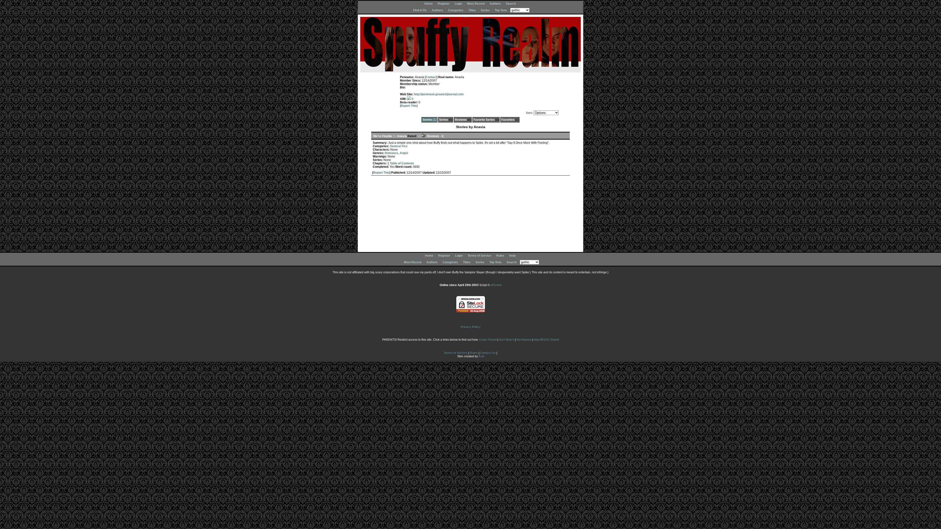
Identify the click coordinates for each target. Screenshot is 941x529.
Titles (472, 10)
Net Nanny (524, 339)
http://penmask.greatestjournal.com (439, 94)
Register (444, 3)
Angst (404, 153)
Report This (409, 106)
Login (458, 3)
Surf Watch (506, 339)
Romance (391, 153)
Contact (431, 77)
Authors (495, 3)
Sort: (529, 113)
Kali (481, 356)
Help (512, 255)
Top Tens (501, 10)
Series (485, 10)
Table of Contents (402, 163)
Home (428, 3)
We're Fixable (382, 136)
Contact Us (488, 353)
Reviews (461, 119)
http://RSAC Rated (546, 339)
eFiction (496, 285)
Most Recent (476, 3)
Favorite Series (484, 119)
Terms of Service (479, 255)
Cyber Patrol (488, 339)
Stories (427, 119)
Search (511, 3)
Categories (455, 10)
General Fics (399, 146)
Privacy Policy (470, 327)
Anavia (402, 136)
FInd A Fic (420, 10)
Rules (500, 255)
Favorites (508, 119)
